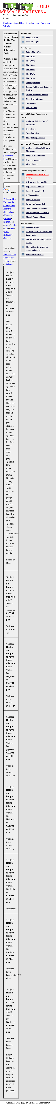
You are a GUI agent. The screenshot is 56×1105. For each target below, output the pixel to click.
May (12, 228)
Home (16, 23)
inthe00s (9, 264)
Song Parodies (32, 133)
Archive (35, 23)
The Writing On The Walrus (37, 213)
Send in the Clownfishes (36, 208)
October (7, 218)
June (6, 228)
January (7, 238)
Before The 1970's (33, 52)
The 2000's (30, 70)
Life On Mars (31, 108)
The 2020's (30, 78)
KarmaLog (45, 23)
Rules (28, 23)
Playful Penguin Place (35, 217)
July (14, 225)
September (8, 222)
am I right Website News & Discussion (37, 123)
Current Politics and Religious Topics (39, 88)
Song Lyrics (31, 129)
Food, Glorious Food (35, 191)
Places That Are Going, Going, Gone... (39, 241)
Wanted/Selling (32, 227)
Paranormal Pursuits (34, 255)
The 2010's (30, 74)
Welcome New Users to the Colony (9, 257)
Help (22, 23)
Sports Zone (31, 103)
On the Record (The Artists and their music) (39, 233)
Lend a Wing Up (33, 42)
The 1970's (30, 57)
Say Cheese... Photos (35, 187)
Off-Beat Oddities (33, 195)
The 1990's (30, 65)
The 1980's (30, 61)
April (6, 231)
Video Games (31, 164)
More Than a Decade (34, 99)
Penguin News (32, 37)
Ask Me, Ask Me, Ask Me (36, 182)
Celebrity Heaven (33, 83)
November (8, 215)
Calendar (6, 26)
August (7, 225)
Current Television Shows (37, 95)
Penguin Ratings (33, 200)
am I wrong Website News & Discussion (38, 149)
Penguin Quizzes (33, 160)
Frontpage (7, 23)
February (8, 235)
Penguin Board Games (35, 156)
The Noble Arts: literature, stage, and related (37, 248)
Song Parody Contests (35, 138)
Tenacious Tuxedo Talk (35, 204)
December (8, 212)
